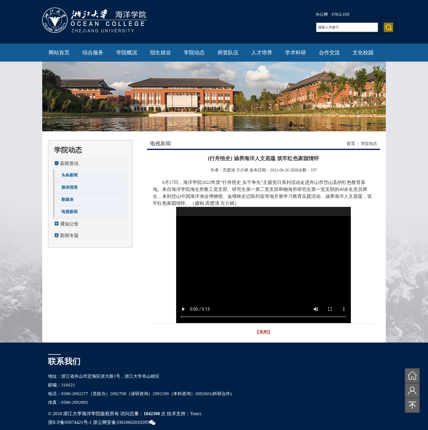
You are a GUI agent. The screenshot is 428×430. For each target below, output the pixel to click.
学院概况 (126, 52)
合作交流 (329, 52)
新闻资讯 (69, 163)
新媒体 (67, 199)
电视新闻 (69, 211)
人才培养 (261, 52)
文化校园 (363, 52)
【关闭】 (263, 332)
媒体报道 (69, 187)
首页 (350, 143)
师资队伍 (227, 52)
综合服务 (92, 52)
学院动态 (194, 52)
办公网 (322, 14)
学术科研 (295, 52)
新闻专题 (69, 235)
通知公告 (69, 223)
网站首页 (59, 52)
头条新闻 (69, 175)
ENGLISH (340, 14)
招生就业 (160, 52)
